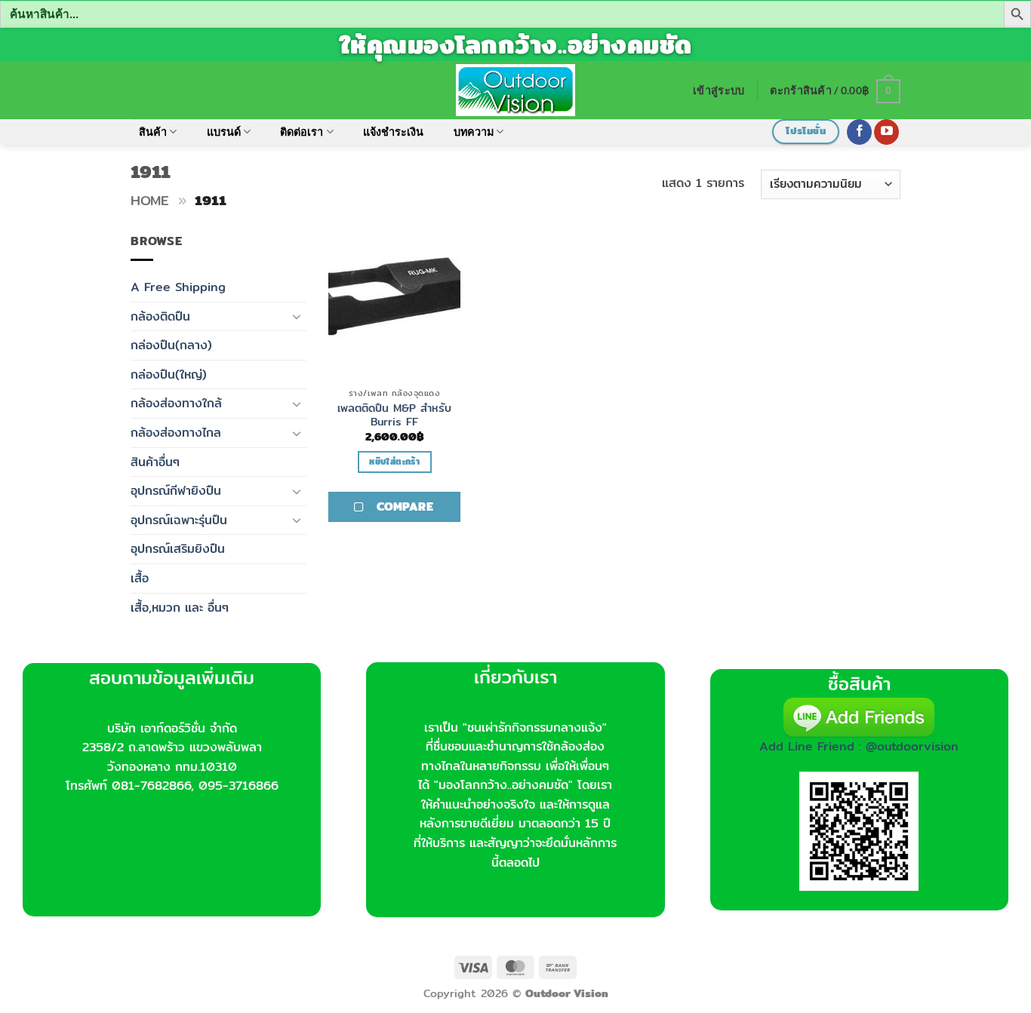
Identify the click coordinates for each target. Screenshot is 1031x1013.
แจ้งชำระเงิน (393, 131)
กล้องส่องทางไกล (176, 432)
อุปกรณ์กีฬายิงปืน (176, 490)
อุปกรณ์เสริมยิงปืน (178, 548)
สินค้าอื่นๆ (155, 462)
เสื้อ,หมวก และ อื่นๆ (180, 607)
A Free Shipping (178, 287)
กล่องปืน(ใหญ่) (169, 374)
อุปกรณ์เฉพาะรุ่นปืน (179, 520)
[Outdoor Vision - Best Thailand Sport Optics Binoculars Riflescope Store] (516, 89)
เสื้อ (140, 578)
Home (150, 200)
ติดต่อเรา (301, 131)
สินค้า (153, 131)
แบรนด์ (224, 131)
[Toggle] (297, 316)
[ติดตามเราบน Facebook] (859, 132)
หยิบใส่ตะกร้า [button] (394, 461)
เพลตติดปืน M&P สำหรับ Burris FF (394, 415)
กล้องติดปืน (160, 316)
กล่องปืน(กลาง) (171, 345)
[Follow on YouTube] (886, 132)
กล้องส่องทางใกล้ (176, 403)
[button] (718, 90)
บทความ (474, 131)
